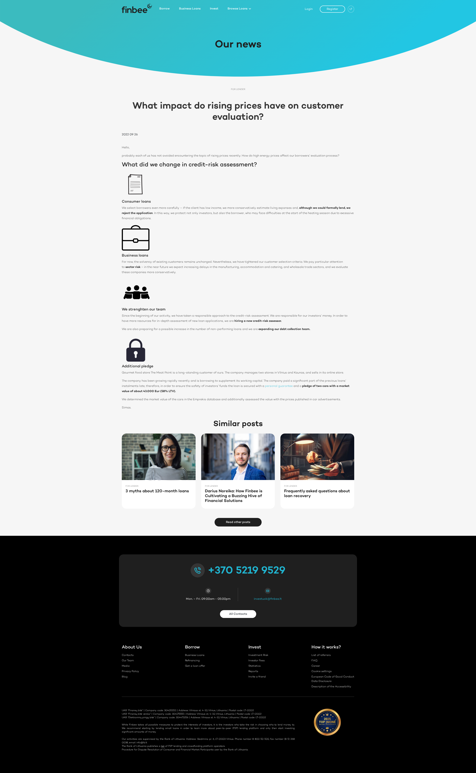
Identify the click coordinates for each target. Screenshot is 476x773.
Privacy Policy (130, 671)
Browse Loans (237, 8)
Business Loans (190, 8)
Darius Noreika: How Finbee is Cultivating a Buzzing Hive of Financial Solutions (233, 496)
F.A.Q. (314, 660)
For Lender (238, 89)
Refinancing (192, 660)
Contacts (128, 655)
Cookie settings (321, 671)
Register (332, 9)
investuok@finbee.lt (268, 599)
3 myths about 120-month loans (157, 491)
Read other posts (238, 522)
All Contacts (238, 614)
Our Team (128, 660)
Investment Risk (258, 655)
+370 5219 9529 (246, 571)
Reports (253, 671)
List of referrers (321, 655)
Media (126, 666)
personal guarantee (279, 386)
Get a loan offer (195, 666)
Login (309, 9)
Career (315, 666)
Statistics (254, 666)
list (162, 746)
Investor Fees (256, 660)
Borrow (164, 8)
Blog (125, 677)
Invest (214, 8)
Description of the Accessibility (331, 686)
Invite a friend (257, 677)
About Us (132, 647)
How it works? (326, 647)
